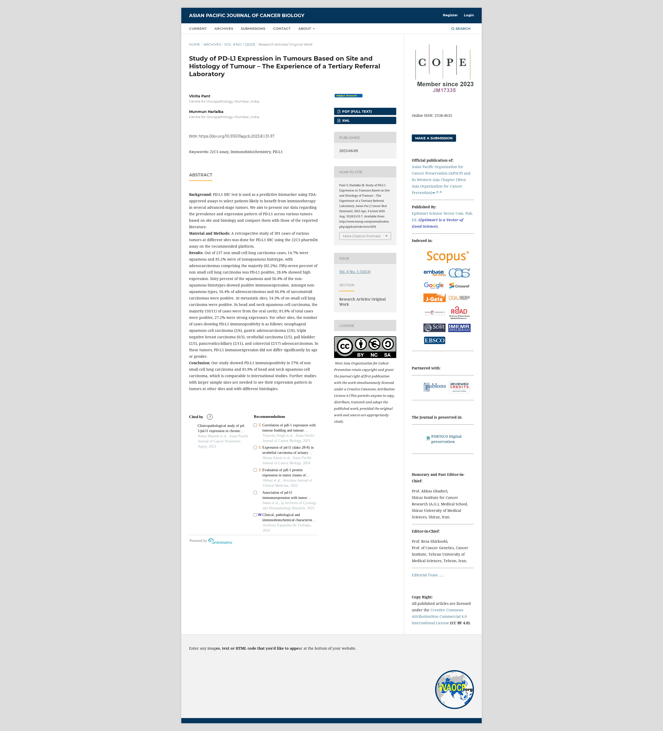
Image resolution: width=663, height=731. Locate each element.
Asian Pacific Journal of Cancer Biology (246, 15)
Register (450, 15)
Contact (282, 28)
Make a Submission (434, 138)
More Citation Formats (361, 236)
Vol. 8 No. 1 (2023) (239, 44)
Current (198, 28)
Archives (223, 28)
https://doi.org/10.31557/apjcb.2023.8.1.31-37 (236, 136)
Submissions (253, 28)
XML (345, 120)
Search (463, 28)
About (305, 28)
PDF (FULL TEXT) (356, 111)
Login (469, 15)
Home (194, 44)
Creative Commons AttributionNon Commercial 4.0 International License (439, 616)
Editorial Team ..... (428, 574)
